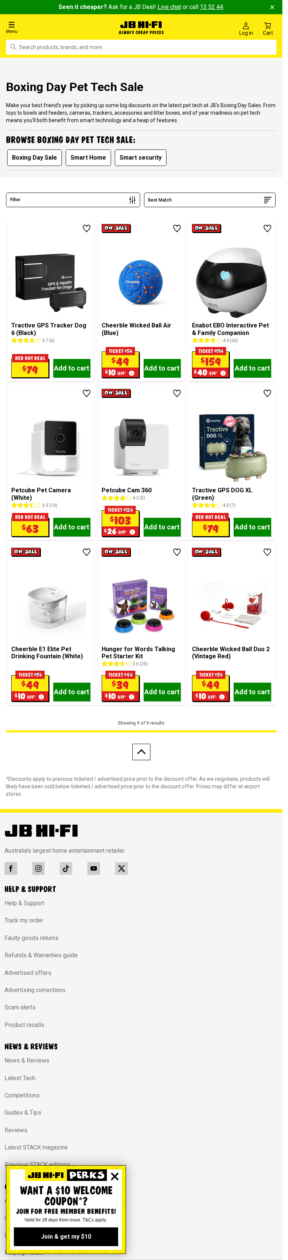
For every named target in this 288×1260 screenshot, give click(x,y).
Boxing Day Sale (34, 155)
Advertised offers (27, 971)
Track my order (23, 918)
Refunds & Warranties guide (41, 953)
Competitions (22, 1093)
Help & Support (24, 901)
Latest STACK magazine (36, 1145)
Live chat (169, 6)
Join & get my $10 (66, 1236)
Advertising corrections (35, 988)
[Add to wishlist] (86, 227)
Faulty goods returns (31, 936)
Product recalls (24, 1023)
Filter (15, 198)
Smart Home (88, 155)
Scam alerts (20, 1005)
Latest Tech (19, 1076)
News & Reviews (27, 1058)
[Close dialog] (114, 1176)
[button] (48, 27)
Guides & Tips (22, 1111)
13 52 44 (211, 6)
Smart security (141, 155)
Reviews (15, 1128)
